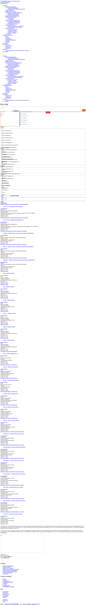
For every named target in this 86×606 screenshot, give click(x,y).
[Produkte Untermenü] (7, 5)
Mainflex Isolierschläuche (13, 14)
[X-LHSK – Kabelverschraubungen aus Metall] (12, 513)
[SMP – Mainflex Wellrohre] (9, 340)
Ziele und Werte (9, 45)
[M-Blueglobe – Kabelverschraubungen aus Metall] (13, 460)
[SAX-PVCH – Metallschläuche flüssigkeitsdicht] (13, 219)
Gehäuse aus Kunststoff (13, 29)
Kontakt (5, 3)
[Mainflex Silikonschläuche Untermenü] (16, 17)
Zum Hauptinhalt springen (6, 1)
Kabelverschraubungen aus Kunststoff (15, 26)
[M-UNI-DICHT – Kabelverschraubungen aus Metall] (14, 500)
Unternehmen (5, 44)
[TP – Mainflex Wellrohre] (8, 286)
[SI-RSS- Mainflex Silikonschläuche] (10, 393)
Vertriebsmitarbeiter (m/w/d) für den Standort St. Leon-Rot (17, 50)
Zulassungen (8, 46)
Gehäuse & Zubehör (10, 28)
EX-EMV (8, 37)
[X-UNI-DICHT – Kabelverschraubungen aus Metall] (14, 473)
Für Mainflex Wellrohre (12, 23)
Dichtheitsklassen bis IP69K (8, 586)
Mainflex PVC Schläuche (11, 11)
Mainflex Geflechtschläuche (13, 13)
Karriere (4, 49)
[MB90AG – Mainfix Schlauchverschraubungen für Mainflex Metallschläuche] (19, 259)
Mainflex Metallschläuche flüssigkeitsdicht (16, 9)
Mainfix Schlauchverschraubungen (12, 20)
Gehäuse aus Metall (12, 30)
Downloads (5, 43)
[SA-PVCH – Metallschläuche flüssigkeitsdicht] (12, 206)
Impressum (5, 599)
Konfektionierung (6, 585)
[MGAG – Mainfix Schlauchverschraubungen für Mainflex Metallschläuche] (18, 233)
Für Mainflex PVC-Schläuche (14, 22)
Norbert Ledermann (31, 604)
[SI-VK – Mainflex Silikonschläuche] (10, 407)
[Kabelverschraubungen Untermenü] (15, 75)
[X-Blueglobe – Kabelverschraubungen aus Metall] (13, 433)
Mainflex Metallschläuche (11, 6)
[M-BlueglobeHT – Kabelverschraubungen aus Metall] (14, 447)
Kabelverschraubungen (10, 24)
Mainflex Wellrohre (9, 10)
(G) (21, 604)
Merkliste (2, 3)
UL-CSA (7, 42)
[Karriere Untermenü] (6, 49)
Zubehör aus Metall (12, 32)
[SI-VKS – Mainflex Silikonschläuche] (11, 420)
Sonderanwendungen (7, 35)
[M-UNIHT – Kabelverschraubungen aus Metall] (13, 487)
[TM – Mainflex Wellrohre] (8, 273)
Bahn (7, 36)
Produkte (5, 5)
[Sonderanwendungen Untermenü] (11, 35)
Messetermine (8, 48)
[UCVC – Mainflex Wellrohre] (9, 313)
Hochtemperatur (9, 38)
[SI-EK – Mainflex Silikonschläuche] (10, 380)
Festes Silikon (11, 19)
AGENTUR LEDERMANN (11, 604)
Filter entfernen (3, 203)
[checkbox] (10, 113)
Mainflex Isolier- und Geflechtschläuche (13, 12)
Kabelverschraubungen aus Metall (15, 27)
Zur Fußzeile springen (15, 1)
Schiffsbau (8, 41)
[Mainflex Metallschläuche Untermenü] (16, 57)
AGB (4, 601)
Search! (48, 112)
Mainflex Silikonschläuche (11, 17)
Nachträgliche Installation (11, 39)
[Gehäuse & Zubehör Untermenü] (14, 28)
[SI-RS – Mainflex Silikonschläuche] (10, 366)
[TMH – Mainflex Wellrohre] (9, 300)
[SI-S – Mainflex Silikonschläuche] (10, 353)
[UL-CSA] (5, 2)
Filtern (2, 201)
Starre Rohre (8, 34)
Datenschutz (5, 600)
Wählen (2, 127)
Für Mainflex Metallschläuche (14, 21)
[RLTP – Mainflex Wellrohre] (9, 326)
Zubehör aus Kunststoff (12, 31)
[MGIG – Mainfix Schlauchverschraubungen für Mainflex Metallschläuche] (18, 246)
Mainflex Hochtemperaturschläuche (13, 15)
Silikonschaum (11, 18)
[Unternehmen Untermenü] (8, 44)
